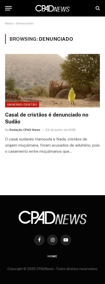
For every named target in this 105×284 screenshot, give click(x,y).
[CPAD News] (52, 8)
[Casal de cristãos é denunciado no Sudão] (52, 80)
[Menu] (8, 8)
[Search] (97, 8)
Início (9, 23)
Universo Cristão (22, 104)
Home (52, 256)
